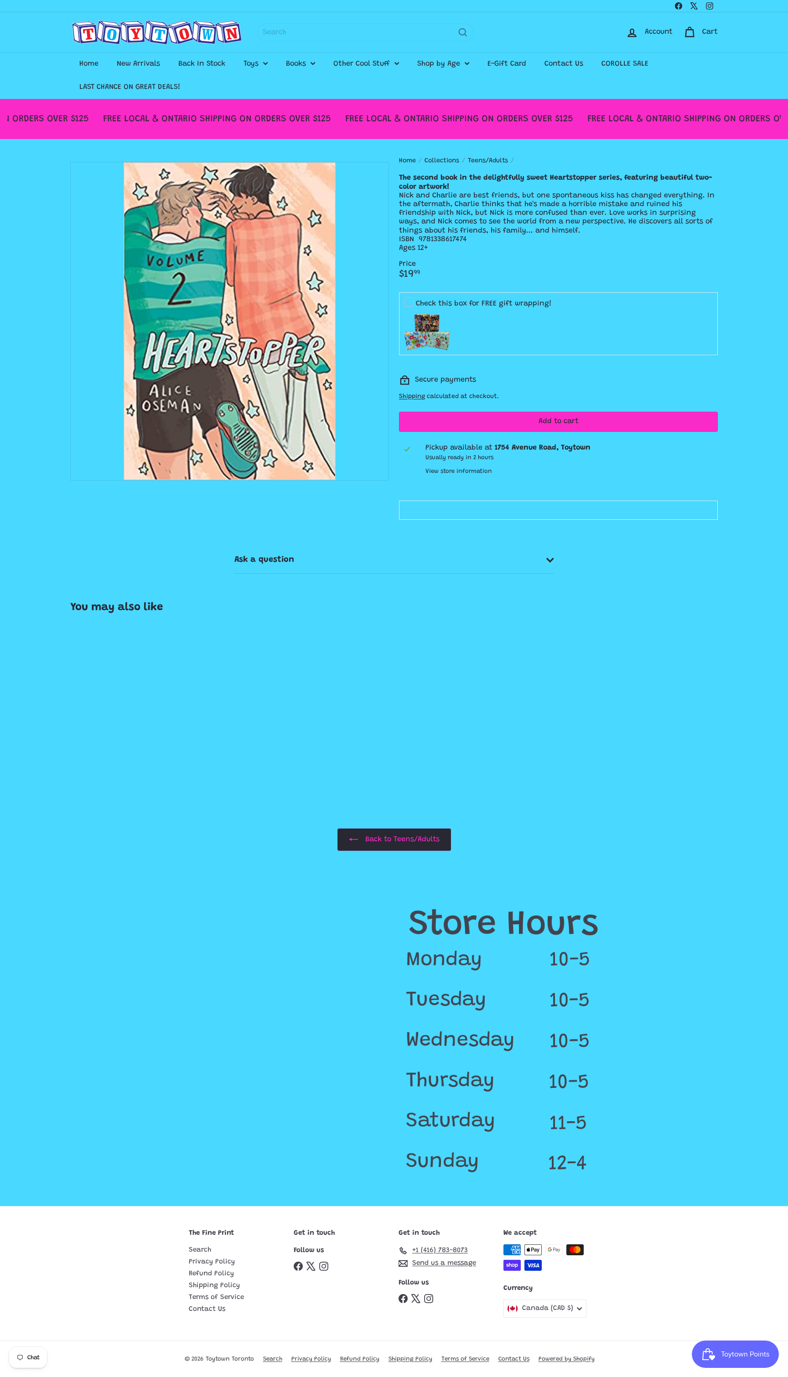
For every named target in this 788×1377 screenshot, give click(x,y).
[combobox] (365, 32)
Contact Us (563, 63)
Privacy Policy (212, 1261)
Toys (252, 63)
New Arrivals (138, 63)
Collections (442, 161)
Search (200, 1250)
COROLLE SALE (624, 63)
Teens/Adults (488, 161)
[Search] (463, 32)
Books (297, 63)
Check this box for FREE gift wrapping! (484, 303)
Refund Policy (211, 1273)
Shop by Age (439, 63)
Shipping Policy (214, 1285)
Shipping (412, 396)
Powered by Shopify (567, 1359)
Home (88, 63)
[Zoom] (230, 321)
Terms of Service (216, 1297)
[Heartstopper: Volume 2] (124, 703)
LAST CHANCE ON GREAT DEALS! (130, 87)
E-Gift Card (506, 63)
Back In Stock (201, 63)
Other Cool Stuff (362, 63)
